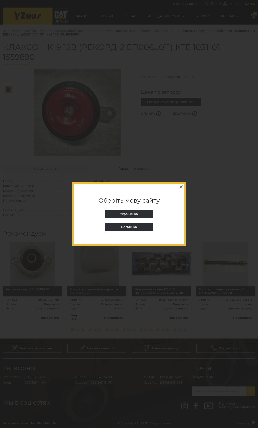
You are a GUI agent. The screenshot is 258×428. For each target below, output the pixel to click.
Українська (129, 214)
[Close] (181, 187)
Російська (129, 227)
